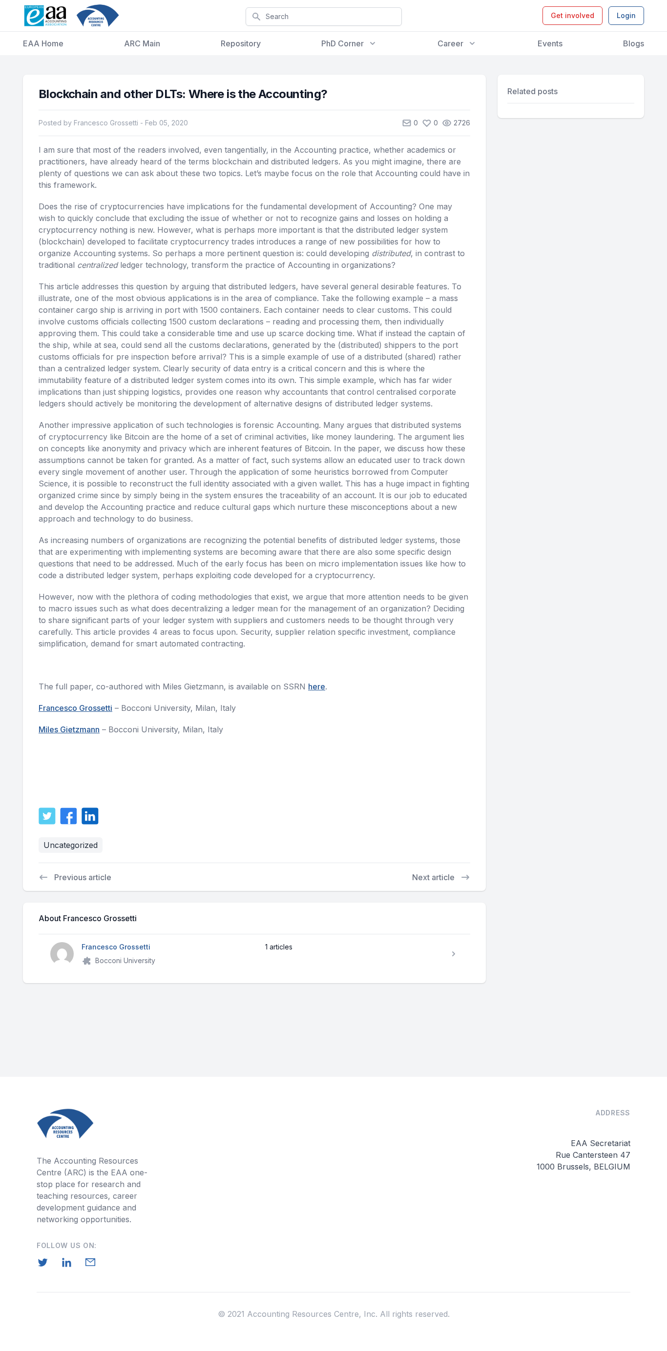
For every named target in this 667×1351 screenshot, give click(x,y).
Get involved (572, 15)
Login (626, 15)
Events (550, 43)
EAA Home (43, 43)
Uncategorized (70, 845)
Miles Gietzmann (69, 729)
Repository (241, 43)
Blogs (633, 43)
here (316, 686)
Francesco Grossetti (75, 708)
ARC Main (142, 43)
